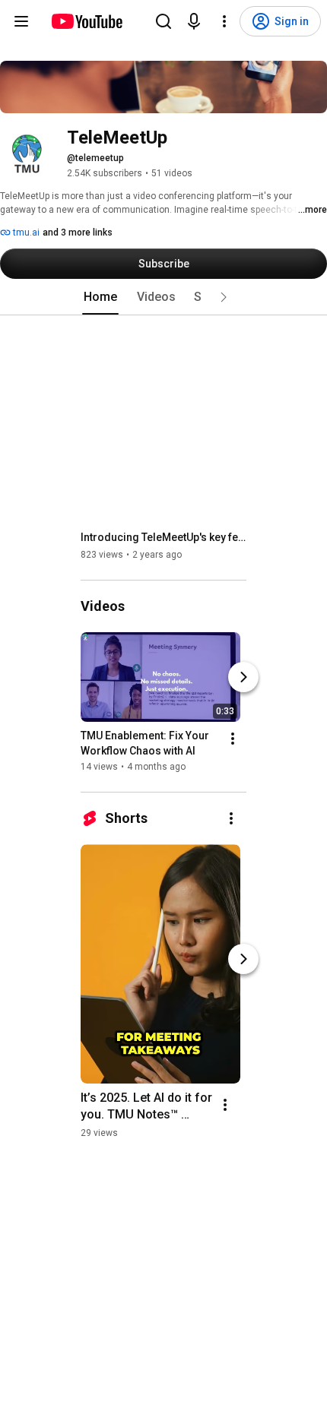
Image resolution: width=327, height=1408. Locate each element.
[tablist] (163, 297)
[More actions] (232, 738)
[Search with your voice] (194, 21)
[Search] (163, 21)
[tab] (100, 297)
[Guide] (21, 21)
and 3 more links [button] (78, 232)
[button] (223, 297)
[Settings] (224, 21)
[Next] (243, 677)
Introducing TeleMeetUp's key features (164, 537)
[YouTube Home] (86, 21)
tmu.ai (25, 232)
